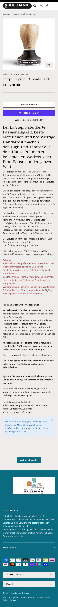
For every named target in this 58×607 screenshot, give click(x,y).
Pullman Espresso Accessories (15, 74)
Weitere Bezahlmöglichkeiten (29, 120)
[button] (47, 6)
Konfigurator (13, 597)
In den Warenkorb (29, 104)
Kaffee (5, 600)
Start (4, 597)
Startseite (6, 14)
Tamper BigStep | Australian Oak (24, 14)
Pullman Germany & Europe (19, 593)
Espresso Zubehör (43, 597)
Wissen (22, 431)
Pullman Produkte (27, 597)
